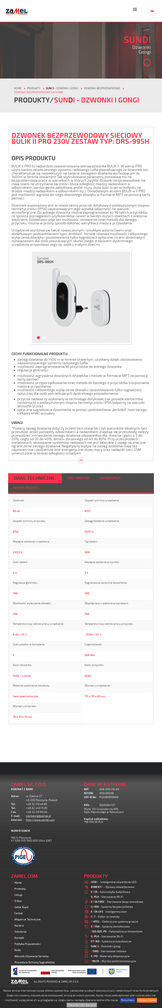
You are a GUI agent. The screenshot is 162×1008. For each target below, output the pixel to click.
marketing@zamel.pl (38, 816)
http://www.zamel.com (40, 820)
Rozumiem (127, 1000)
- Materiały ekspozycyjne (110, 956)
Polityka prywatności (27, 944)
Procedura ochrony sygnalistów (34, 962)
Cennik (18, 913)
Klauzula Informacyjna (82, 1005)
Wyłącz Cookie (147, 1000)
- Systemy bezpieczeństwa (112, 906)
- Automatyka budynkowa (110, 892)
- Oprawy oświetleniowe (113, 887)
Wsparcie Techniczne (27, 919)
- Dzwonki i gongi (62, 88)
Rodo (17, 950)
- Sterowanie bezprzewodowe (117, 902)
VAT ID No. (90, 797)
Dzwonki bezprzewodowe (102, 88)
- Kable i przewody (105, 916)
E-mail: (15, 816)
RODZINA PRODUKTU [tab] (26, 487)
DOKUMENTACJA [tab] (110, 478)
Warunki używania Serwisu (31, 956)
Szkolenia (20, 931)
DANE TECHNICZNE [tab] (34, 478)
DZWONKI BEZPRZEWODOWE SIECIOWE (38, 92)
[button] (37, 297)
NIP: (86, 789)
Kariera (19, 925)
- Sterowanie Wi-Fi (107, 897)
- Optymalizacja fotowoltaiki (116, 931)
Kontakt (19, 938)
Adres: (15, 796)
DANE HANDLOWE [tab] (78, 478)
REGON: (89, 793)
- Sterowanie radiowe (108, 951)
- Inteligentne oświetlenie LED (113, 882)
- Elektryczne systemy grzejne (114, 921)
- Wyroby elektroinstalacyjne (113, 961)
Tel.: (13, 804)
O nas (18, 901)
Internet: (17, 819)
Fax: (14, 812)
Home (18, 882)
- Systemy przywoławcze (111, 941)
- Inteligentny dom (109, 911)
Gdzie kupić (21, 907)
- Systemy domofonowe (110, 926)
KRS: (87, 805)
